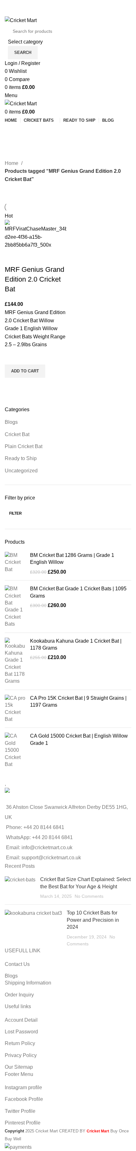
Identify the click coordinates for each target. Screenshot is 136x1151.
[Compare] (13, 257)
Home (12, 163)
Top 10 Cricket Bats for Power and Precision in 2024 (93, 920)
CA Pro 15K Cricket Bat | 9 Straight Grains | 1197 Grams (78, 701)
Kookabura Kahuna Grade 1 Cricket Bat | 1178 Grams (75, 644)
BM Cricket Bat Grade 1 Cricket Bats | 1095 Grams (78, 592)
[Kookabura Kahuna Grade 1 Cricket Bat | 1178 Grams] (15, 661)
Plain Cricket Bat (23, 446)
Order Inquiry (19, 994)
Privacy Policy (21, 1055)
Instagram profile (23, 1087)
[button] (25, 371)
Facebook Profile (24, 1099)
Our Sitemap (19, 1067)
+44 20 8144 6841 (43, 827)
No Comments (89, 896)
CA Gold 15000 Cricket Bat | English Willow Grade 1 (79, 739)
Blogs (11, 422)
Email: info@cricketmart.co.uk (39, 847)
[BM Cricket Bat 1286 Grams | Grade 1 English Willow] (15, 564)
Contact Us (17, 964)
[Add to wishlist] (13, 357)
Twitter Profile (20, 1111)
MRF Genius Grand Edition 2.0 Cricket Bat (34, 279)
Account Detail (21, 1020)
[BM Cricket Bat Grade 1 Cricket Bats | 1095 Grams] (15, 606)
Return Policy (20, 1043)
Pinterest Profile (22, 1122)
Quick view (13, 386)
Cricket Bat (17, 434)
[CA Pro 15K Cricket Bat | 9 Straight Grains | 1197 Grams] (15, 709)
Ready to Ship (21, 458)
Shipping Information (28, 982)
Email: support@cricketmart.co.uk (43, 857)
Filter (15, 513)
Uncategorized (21, 470)
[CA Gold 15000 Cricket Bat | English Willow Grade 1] (15, 750)
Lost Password (21, 1031)
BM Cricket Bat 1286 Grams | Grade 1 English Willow (72, 558)
